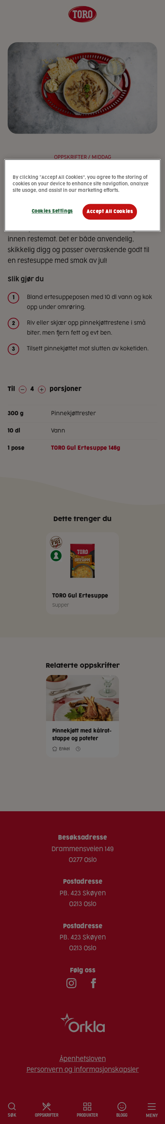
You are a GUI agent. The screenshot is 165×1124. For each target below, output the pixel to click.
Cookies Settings (52, 211)
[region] (82, 195)
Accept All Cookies (110, 212)
